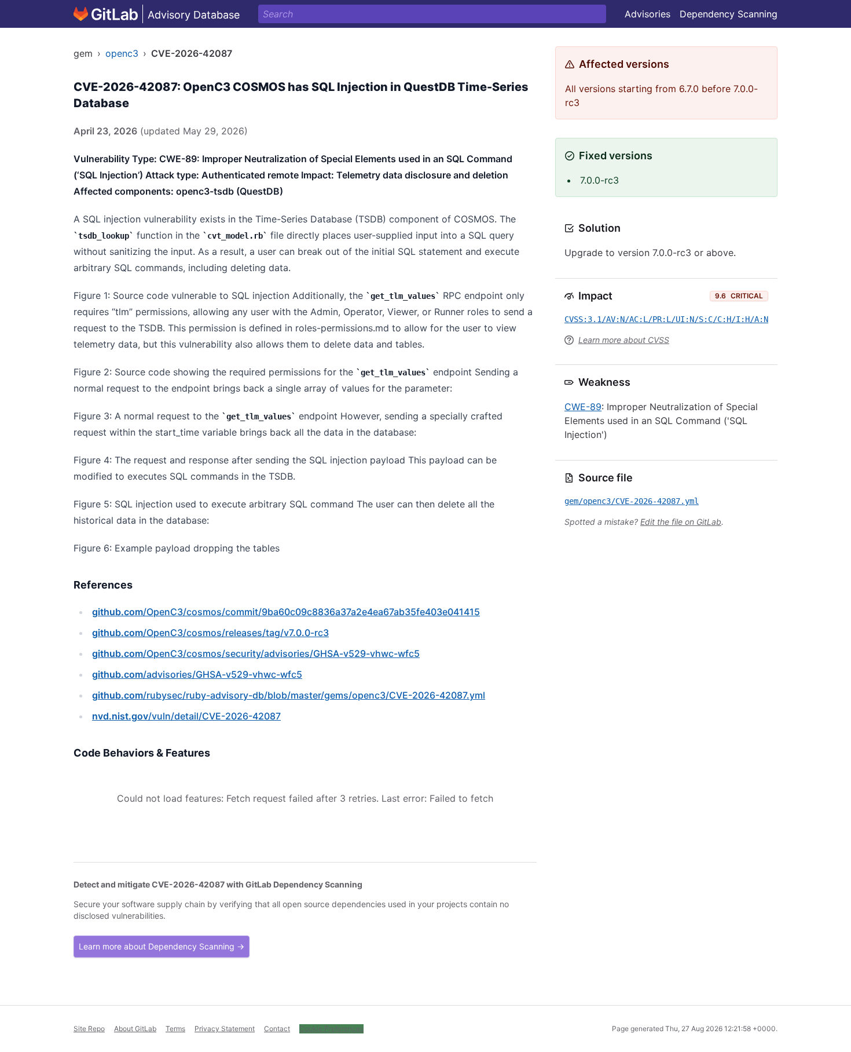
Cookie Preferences (331, 1028)
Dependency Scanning (728, 14)
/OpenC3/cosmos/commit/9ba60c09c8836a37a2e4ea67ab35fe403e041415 (286, 612)
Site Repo (89, 1028)
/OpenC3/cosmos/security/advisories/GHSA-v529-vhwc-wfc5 (256, 653)
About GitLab (135, 1028)
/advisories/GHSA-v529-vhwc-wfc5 (197, 674)
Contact (277, 1028)
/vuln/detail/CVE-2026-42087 (186, 716)
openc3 (121, 53)
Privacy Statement (225, 1028)
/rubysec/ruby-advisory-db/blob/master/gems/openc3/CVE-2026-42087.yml (288, 695)
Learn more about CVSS (623, 340)
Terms (175, 1028)
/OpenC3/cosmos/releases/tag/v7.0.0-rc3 (210, 632)
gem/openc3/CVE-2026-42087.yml (631, 501)
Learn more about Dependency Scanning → (161, 946)
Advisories (647, 14)
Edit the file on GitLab (680, 522)
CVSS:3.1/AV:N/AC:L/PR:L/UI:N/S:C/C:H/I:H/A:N (666, 319)
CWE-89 (582, 406)
